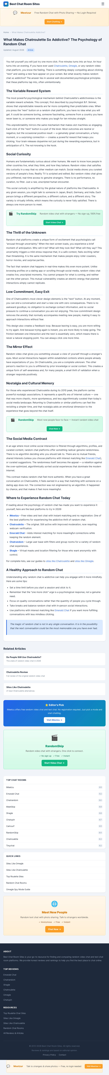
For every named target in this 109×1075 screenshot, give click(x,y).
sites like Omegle (84, 561)
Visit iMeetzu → (54, 720)
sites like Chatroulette (58, 561)
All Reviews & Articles (13, 1033)
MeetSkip (54, 807)
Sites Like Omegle (14, 863)
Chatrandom (54, 800)
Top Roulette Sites (15, 876)
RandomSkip (54, 832)
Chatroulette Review (17, 672)
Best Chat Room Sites (22, 4)
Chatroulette (60, 65)
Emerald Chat (93, 458)
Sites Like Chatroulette (18, 687)
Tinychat (54, 845)
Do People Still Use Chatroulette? (23, 657)
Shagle (54, 813)
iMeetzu (14, 515)
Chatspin (54, 819)
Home (6, 32)
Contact (62, 1055)
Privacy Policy (49, 1055)
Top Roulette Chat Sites (14, 1013)
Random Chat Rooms (16, 883)
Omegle (73, 65)
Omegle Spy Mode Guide (18, 889)
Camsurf (54, 826)
